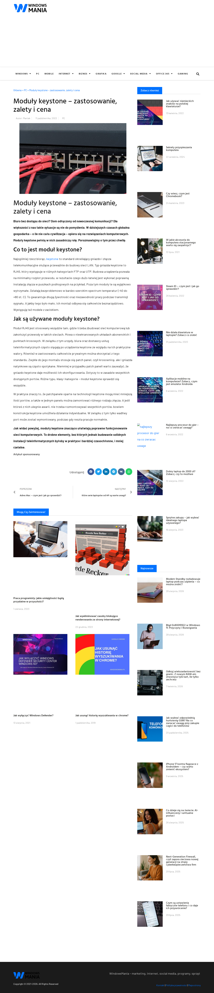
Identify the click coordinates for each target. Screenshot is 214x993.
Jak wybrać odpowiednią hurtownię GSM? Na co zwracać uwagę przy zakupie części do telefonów (182, 722)
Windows (21, 73)
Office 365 (162, 73)
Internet (64, 73)
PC (37, 73)
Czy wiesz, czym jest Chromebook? (178, 194)
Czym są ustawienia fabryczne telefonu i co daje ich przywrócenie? (182, 905)
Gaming (183, 73)
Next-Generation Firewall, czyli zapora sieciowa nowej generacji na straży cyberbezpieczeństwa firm (182, 860)
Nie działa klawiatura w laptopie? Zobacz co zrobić (181, 333)
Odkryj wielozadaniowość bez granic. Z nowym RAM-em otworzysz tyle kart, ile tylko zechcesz (183, 675)
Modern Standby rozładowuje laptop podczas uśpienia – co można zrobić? (183, 581)
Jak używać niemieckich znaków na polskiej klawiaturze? (180, 103)
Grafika (101, 73)
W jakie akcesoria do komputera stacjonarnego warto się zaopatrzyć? (181, 242)
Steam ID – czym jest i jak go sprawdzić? (182, 287)
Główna (17, 90)
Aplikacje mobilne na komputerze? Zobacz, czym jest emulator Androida (181, 381)
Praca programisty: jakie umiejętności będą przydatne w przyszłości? (38, 600)
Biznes (83, 73)
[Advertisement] (107, 41)
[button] (197, 74)
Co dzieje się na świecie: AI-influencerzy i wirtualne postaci (182, 813)
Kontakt (160, 985)
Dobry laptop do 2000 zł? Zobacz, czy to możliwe (180, 472)
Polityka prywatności (176, 985)
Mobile (49, 73)
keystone (52, 259)
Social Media (138, 73)
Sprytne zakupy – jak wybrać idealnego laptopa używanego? (182, 520)
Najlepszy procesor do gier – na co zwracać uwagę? (182, 426)
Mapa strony (194, 985)
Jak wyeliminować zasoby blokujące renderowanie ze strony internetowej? (97, 617)
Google (117, 73)
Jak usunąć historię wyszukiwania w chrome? (101, 715)
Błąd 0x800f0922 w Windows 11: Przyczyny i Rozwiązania (183, 626)
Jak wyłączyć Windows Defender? (33, 715)
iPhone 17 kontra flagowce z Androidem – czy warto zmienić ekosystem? (182, 766)
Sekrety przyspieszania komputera (179, 148)
